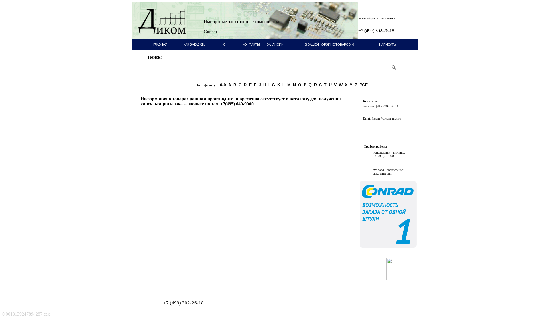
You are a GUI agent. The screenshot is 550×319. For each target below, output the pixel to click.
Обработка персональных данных (160, 281)
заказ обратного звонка (377, 18)
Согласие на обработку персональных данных (167, 285)
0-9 (223, 85)
